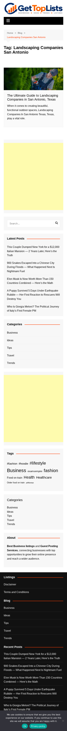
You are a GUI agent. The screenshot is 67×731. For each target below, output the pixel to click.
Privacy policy (38, 726)
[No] (63, 720)
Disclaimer (10, 584)
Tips (9, 347)
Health (29, 477)
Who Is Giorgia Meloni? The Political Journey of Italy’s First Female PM (33, 308)
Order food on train (16, 482)
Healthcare (44, 477)
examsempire (35, 471)
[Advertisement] (33, 176)
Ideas (10, 340)
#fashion (12, 463)
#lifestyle (38, 463)
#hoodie (23, 463)
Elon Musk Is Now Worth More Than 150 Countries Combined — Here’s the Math (30, 281)
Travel (10, 355)
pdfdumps (30, 483)
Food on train (14, 477)
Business (12, 332)
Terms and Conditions (16, 592)
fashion (51, 470)
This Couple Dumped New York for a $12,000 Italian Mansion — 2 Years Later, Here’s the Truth (33, 251)
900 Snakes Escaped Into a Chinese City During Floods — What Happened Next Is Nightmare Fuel (31, 267)
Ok (24, 726)
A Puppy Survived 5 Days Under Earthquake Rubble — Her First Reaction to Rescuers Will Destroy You (33, 294)
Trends (11, 363)
